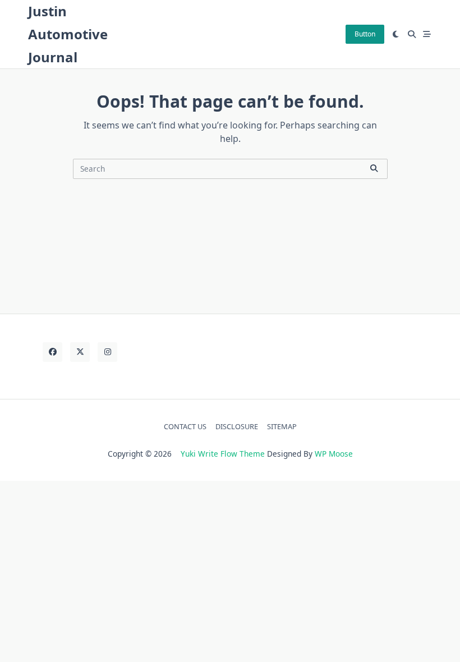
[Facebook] (52, 352)
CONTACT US (185, 426)
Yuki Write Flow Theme (223, 453)
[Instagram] (107, 352)
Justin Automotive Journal (68, 34)
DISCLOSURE (236, 426)
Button (365, 34)
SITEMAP (282, 426)
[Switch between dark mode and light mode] (396, 34)
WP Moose (334, 453)
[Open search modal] (412, 34)
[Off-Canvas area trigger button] (427, 34)
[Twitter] (80, 352)
